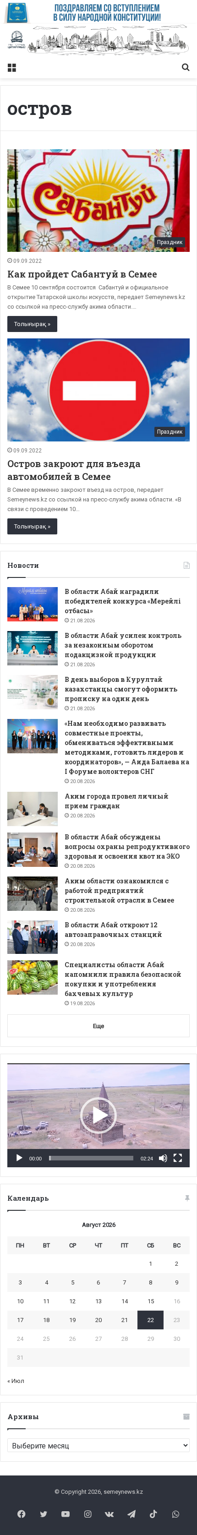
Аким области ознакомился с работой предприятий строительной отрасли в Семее (119, 890)
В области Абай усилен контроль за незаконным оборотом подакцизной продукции (123, 645)
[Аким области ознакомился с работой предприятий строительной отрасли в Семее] (32, 893)
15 (151, 1301)
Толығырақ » (32, 324)
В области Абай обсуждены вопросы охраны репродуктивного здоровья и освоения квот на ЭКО (127, 846)
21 (124, 1320)
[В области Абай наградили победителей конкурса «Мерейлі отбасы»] (32, 604)
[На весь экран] (177, 1158)
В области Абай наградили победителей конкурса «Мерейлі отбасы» (123, 601)
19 (72, 1320)
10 (20, 1301)
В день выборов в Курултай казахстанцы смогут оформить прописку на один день (121, 689)
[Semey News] (98, 41)
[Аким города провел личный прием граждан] (32, 809)
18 (46, 1320)
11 (46, 1301)
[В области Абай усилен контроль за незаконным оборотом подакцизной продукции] (32, 648)
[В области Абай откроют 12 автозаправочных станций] (32, 937)
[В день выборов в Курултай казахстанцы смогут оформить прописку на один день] (32, 692)
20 (98, 1320)
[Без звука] (163, 1158)
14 (124, 1301)
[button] (98, 1115)
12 (72, 1301)
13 (98, 1301)
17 (20, 1320)
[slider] (91, 1158)
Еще (98, 1026)
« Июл (15, 1380)
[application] (98, 1115)
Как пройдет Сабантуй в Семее (82, 274)
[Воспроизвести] (19, 1158)
